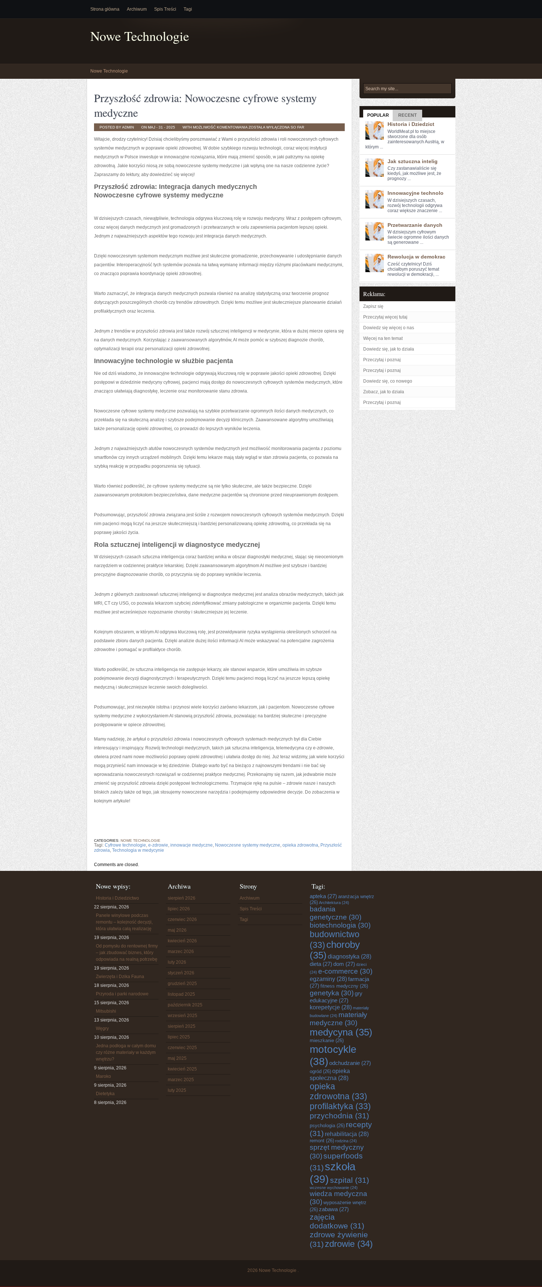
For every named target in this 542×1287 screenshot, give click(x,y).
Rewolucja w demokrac (416, 257)
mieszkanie (327, 1040)
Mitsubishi (106, 1011)
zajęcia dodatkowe (337, 1221)
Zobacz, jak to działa (383, 391)
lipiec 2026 (179, 908)
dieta (321, 964)
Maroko (103, 1076)
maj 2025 (177, 1058)
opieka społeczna (330, 1074)
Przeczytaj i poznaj (382, 359)
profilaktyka (340, 1106)
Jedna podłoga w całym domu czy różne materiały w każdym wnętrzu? (126, 1052)
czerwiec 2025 (182, 1047)
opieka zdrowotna (300, 845)
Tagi (188, 9)
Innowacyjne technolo (416, 193)
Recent (407, 115)
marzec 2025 (181, 1079)
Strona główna (104, 9)
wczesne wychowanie (334, 1187)
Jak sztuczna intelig (413, 161)
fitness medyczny (344, 986)
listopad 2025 (181, 994)
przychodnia (339, 1115)
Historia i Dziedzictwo (117, 898)
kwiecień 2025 (182, 1069)
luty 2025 (177, 1090)
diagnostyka (349, 956)
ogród (320, 1071)
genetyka (332, 993)
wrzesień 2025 (182, 1015)
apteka (323, 896)
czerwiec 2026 (182, 919)
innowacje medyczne (191, 845)
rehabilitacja (347, 1133)
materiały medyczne (338, 1019)
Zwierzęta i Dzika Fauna (120, 976)
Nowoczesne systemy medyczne (247, 845)
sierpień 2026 (181, 898)
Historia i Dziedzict (411, 124)
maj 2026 (177, 930)
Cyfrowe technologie (125, 845)
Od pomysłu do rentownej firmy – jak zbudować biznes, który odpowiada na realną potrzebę (127, 952)
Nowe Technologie (139, 36)
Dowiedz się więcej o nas (388, 327)
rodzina (346, 1141)
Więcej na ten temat (383, 338)
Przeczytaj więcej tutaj (385, 317)
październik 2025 (185, 1005)
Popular (378, 115)
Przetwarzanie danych (415, 225)
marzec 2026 (181, 951)
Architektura (334, 902)
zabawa (334, 1209)
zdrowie (349, 1244)
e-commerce (345, 971)
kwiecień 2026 (182, 940)
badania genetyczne (335, 913)
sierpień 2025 (181, 1026)
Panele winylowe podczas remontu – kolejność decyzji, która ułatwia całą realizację (124, 922)
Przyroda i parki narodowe (122, 993)
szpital (349, 1180)
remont (322, 1140)
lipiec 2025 (179, 1037)
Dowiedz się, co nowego (387, 381)
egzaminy (328, 978)
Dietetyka (105, 1093)
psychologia (327, 1125)
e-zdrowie (158, 845)
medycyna (341, 1032)
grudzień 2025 (182, 983)
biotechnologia (340, 925)
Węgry (102, 1028)
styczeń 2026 (181, 972)
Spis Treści (165, 9)
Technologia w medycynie (138, 850)
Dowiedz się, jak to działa (388, 349)
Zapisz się (373, 306)
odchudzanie (350, 1063)
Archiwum (137, 9)
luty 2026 (177, 962)
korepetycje (331, 1007)
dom (344, 964)
